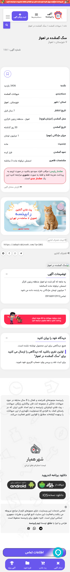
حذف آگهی (58, 568)
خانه (65, 26)
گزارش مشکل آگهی (12, 187)
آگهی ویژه (11, 568)
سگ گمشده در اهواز (53, 38)
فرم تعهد (27, 568)
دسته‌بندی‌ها (36, 17)
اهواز (50, 42)
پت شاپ (42, 568)
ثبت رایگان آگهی (20, 17)
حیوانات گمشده (55, 26)
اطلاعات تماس (34, 552)
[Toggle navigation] (7, 17)
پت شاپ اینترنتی (53, 407)
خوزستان (60, 42)
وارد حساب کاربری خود (33, 362)
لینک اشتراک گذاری (56, 240)
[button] (35, 274)
